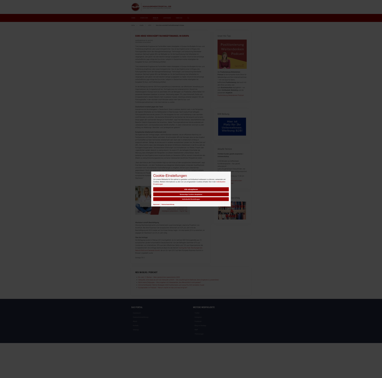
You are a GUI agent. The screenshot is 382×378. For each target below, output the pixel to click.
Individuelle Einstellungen (191, 199)
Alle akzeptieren (191, 189)
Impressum (156, 204)
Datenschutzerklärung (168, 204)
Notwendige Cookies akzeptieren (191, 194)
